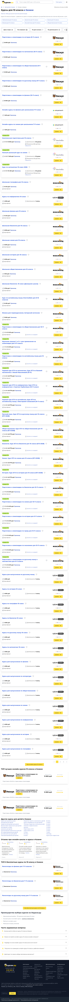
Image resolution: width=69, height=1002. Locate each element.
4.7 (59, 142)
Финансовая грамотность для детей (11, 825)
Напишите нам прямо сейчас (34, 985)
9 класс (26, 835)
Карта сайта (60, 978)
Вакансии (60, 970)
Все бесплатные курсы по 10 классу (35, 908)
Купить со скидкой (32, 334)
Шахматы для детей (6, 829)
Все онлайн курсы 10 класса (34, 764)
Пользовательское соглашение (29, 1000)
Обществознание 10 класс (54, 22)
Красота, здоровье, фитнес (37, 972)
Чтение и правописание (30, 825)
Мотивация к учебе (6, 827)
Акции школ (49, 973)
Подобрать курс (50, 976)
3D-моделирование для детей (9, 832)
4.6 (59, 41)
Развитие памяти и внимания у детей (34, 821)
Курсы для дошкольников (8, 821)
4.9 (59, 870)
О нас (58, 976)
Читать (11, 854)
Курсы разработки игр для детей (33, 822)
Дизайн (25, 973)
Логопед (48, 833)
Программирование (28, 968)
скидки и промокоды (28, 918)
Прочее (36, 979)
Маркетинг (37, 964)
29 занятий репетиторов (20, 13)
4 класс (48, 827)
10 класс (26, 833)
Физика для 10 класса (8, 22)
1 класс (48, 832)
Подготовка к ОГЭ (29, 830)
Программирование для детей (9, 835)
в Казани (28, 10)
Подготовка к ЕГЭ (28, 829)
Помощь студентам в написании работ (34, 824)
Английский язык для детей (9, 833)
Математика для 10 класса (9, 20)
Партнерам (60, 968)
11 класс (26, 832)
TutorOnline (10, 842)
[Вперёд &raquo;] (66, 762)
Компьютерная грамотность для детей (12, 830)
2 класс (48, 830)
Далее (57, 44)
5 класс (48, 825)
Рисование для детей (7, 822)
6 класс (48, 824)
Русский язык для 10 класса (32, 22)
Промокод (14, 42)
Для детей (37, 969)
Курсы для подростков (52, 835)
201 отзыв (59, 774)
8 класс (48, 821)
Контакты (60, 966)
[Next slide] (65, 30)
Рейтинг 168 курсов (6, 13)
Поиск (12, 993)
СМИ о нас (60, 971)
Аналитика (26, 974)
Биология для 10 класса (31, 20)
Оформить (28, 145)
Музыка (26, 827)
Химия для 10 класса (53, 20)
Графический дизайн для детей (10, 824)
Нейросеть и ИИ (27, 966)
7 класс (48, 822)
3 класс (48, 829)
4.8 (59, 113)
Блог (47, 974)
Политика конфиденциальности (10, 1000)
